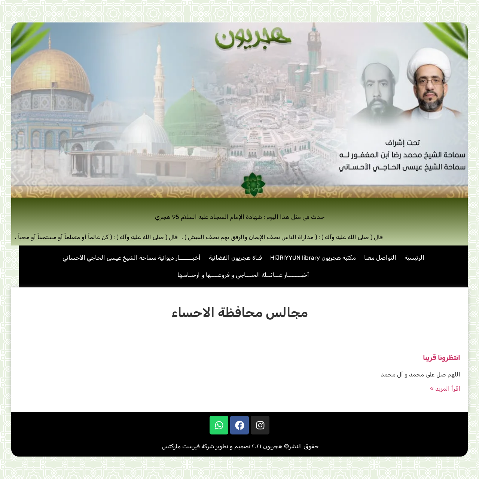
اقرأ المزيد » (445, 388)
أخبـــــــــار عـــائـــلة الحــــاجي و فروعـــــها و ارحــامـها (243, 274)
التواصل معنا (380, 257)
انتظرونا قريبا (441, 358)
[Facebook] (239, 425)
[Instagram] (260, 425)
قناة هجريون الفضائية (235, 257)
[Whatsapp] (219, 425)
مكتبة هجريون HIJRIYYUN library (313, 257)
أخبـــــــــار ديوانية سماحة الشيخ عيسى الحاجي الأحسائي (131, 257)
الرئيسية (414, 257)
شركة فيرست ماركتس (188, 446)
